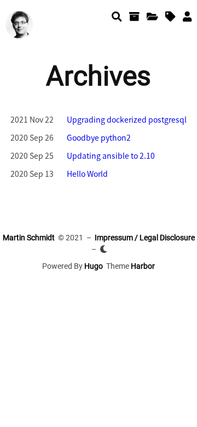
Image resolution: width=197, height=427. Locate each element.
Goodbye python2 (99, 137)
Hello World (87, 173)
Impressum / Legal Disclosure (145, 237)
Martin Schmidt (29, 237)
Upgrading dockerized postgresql (127, 119)
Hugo (93, 266)
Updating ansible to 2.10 (111, 155)
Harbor (143, 266)
